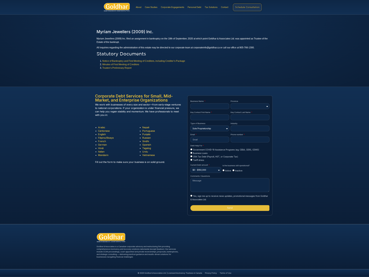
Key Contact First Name (200, 112)
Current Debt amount (199, 165)
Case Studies (151, 7)
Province (234, 101)
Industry (234, 123)
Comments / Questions (200, 176)
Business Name (197, 101)
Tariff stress (198, 160)
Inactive (238, 171)
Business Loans (200, 153)
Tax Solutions (211, 7)
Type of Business (197, 123)
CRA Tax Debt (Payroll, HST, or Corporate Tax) (215, 156)
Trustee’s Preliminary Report (116, 68)
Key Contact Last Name (241, 112)
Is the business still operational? (236, 165)
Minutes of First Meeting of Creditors (120, 64)
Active (228, 171)
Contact (224, 7)
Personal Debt (194, 7)
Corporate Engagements (172, 7)
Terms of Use (225, 273)
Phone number (237, 134)
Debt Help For (196, 146)
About (138, 7)
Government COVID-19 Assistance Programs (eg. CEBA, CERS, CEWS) (226, 149)
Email (192, 134)
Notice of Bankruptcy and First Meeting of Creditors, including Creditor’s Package (143, 61)
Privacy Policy (211, 273)
